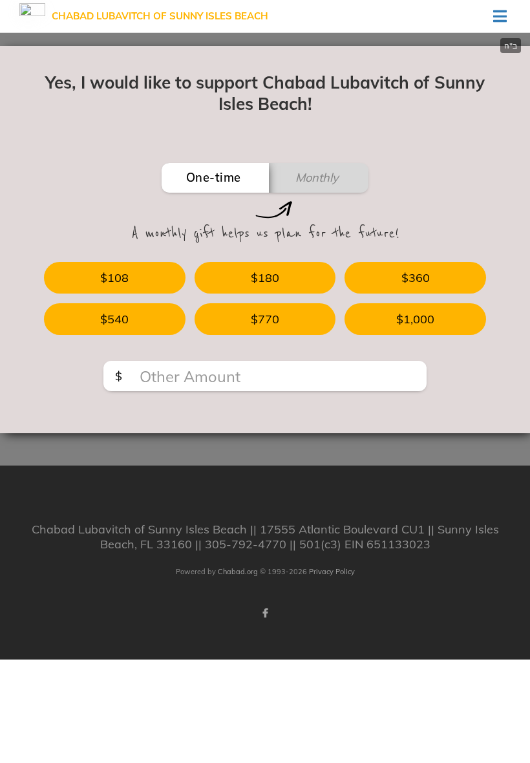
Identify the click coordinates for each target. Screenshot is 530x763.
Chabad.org (238, 571)
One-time (213, 177)
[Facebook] (265, 613)
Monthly (317, 177)
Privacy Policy (332, 571)
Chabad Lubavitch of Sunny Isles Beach (160, 16)
